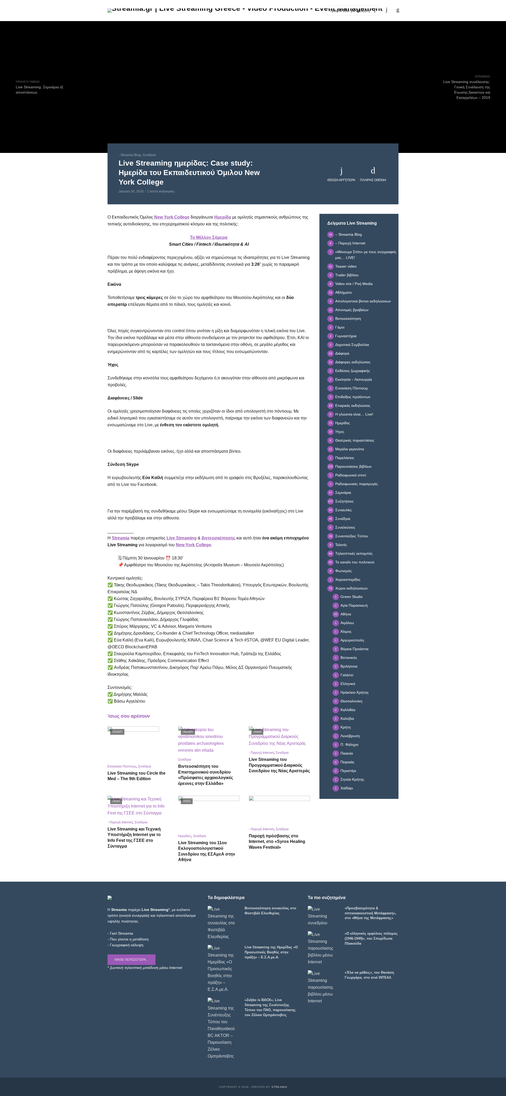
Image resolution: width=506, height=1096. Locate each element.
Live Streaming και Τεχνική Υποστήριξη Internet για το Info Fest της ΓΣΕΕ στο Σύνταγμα (134, 837)
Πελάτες (270, 10)
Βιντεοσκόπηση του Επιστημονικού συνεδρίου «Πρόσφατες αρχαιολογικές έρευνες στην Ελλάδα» (205, 775)
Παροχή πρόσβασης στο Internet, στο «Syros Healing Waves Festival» (277, 841)
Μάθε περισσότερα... (131, 960)
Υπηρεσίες (231, 10)
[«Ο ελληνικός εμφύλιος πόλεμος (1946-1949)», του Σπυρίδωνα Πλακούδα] (324, 948)
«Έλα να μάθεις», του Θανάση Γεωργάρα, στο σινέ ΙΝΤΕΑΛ (369, 975)
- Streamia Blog (130, 155)
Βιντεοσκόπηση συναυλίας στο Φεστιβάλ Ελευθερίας (270, 910)
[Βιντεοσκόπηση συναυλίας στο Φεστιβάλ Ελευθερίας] (224, 923)
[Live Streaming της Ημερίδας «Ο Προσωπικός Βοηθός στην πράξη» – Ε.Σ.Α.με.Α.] (224, 969)
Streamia (279, 1086)
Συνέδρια (149, 155)
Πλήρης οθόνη (373, 180)
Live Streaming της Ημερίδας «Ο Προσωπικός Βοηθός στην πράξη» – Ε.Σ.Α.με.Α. (271, 952)
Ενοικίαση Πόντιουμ (122, 766)
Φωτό (251, 10)
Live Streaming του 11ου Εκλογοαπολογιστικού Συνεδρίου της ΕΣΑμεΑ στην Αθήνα (206, 851)
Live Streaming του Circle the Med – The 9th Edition (137, 776)
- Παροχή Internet (261, 753)
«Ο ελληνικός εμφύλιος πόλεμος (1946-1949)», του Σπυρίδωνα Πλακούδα (371, 938)
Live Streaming (182, 538)
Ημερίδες (184, 836)
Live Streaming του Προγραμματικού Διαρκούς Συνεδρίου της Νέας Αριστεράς (279, 765)
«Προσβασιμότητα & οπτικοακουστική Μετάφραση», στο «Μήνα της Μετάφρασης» (370, 913)
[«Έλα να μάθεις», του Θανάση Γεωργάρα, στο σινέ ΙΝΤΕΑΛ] (324, 987)
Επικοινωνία (312, 10)
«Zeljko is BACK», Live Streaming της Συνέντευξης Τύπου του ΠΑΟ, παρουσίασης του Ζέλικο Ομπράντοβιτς (270, 1007)
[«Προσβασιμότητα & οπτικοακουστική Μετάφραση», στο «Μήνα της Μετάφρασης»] (324, 916)
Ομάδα (289, 10)
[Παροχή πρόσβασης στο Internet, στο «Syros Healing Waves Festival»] (279, 809)
